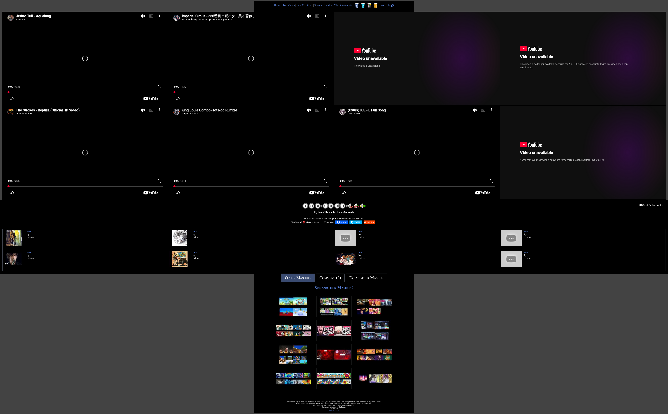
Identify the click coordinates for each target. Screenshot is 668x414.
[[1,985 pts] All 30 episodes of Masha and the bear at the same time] (374, 316)
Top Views (289, 5)
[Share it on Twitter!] (355, 222)
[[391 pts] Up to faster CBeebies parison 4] (293, 316)
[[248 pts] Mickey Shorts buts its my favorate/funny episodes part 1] (293, 340)
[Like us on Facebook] (357, 5)
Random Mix (331, 5)
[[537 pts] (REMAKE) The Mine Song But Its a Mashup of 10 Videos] (293, 364)
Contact (332, 410)
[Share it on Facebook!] (341, 222)
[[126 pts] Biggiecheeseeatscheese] (293, 388)
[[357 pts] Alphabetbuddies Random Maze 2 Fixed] (334, 388)
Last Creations (304, 5)
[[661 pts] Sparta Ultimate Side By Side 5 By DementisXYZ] (374, 340)
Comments (346, 5)
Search (318, 5)
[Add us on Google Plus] (369, 5)
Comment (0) (330, 277)
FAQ (337, 410)
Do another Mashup (366, 277)
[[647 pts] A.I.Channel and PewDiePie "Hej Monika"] (334, 340)
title (29, 231)
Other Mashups (298, 277)
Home (277, 5)
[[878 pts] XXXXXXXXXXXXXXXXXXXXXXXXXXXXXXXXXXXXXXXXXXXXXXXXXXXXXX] (374, 388)
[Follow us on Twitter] (363, 5)
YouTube (386, 5)
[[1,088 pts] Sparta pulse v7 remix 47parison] (334, 316)
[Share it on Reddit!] (369, 222)
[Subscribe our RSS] (375, 5)
